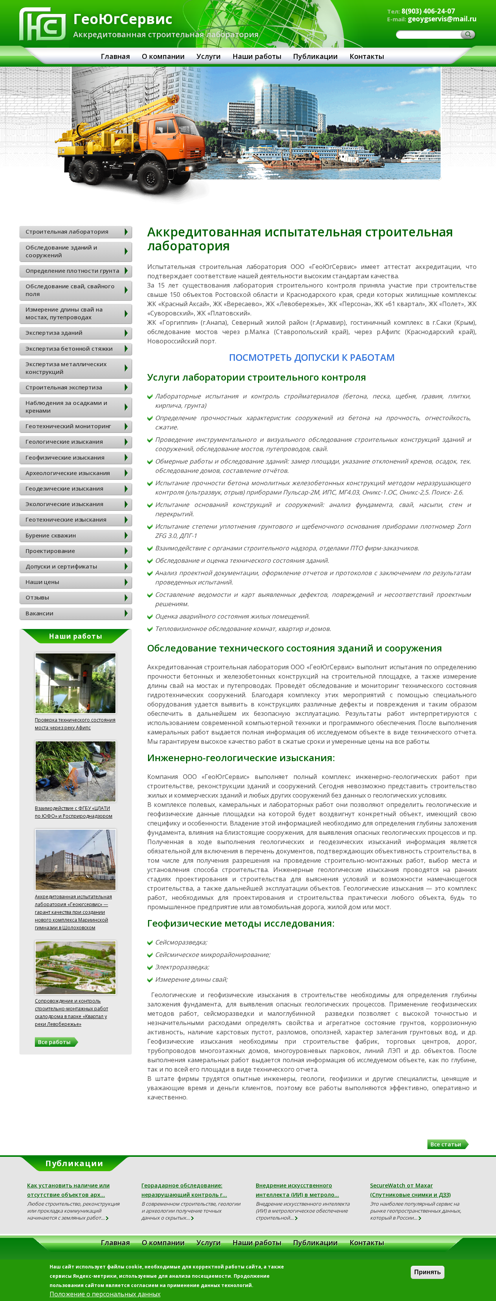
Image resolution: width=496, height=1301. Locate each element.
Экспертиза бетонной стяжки (69, 348)
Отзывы (37, 597)
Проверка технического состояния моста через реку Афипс (75, 724)
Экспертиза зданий (54, 332)
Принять (427, 1272)
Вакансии (39, 613)
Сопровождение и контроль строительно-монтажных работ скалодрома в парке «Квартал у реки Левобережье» (71, 1012)
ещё (107, 1218)
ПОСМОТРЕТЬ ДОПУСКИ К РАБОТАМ (312, 357)
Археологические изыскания (68, 473)
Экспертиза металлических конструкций (66, 368)
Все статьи (446, 1144)
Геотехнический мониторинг (68, 426)
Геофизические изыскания (65, 457)
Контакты (367, 56)
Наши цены (42, 582)
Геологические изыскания (64, 441)
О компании (163, 56)
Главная (115, 56)
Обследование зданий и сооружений (61, 251)
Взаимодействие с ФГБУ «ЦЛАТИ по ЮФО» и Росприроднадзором (73, 812)
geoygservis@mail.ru (442, 18)
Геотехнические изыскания (66, 519)
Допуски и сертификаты (61, 566)
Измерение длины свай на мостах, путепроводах (64, 313)
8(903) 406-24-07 (428, 11)
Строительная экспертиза (64, 387)
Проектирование (50, 551)
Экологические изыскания (64, 504)
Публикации (315, 56)
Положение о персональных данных (105, 1294)
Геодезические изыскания (64, 488)
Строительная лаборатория (67, 231)
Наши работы (256, 56)
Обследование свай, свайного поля (70, 290)
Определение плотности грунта (72, 270)
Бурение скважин (51, 535)
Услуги (208, 56)
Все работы (54, 1042)
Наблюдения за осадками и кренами (66, 406)
